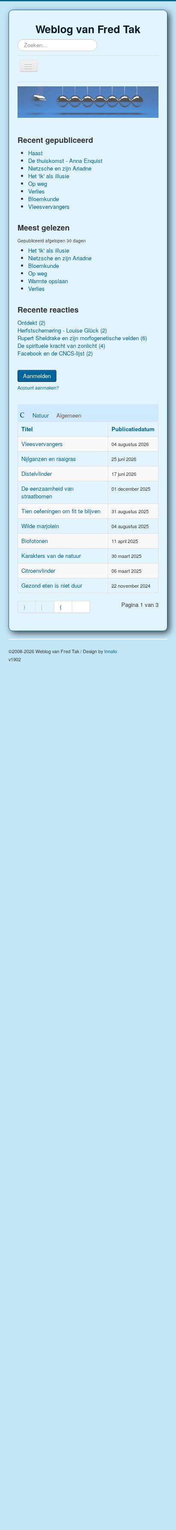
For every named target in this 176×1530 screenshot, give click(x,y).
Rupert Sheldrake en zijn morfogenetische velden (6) (82, 338)
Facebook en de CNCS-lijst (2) (55, 353)
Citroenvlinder (38, 570)
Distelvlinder (36, 473)
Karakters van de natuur (51, 556)
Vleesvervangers (42, 444)
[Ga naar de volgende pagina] (63, 607)
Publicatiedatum (133, 429)
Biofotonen (34, 541)
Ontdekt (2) (31, 323)
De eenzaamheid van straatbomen (47, 492)
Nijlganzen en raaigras (48, 459)
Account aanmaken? (38, 387)
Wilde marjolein (40, 526)
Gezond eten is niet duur (51, 585)
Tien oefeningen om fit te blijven (60, 511)
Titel (27, 429)
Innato (110, 651)
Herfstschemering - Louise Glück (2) (62, 330)
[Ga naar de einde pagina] (81, 607)
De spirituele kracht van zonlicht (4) (61, 345)
